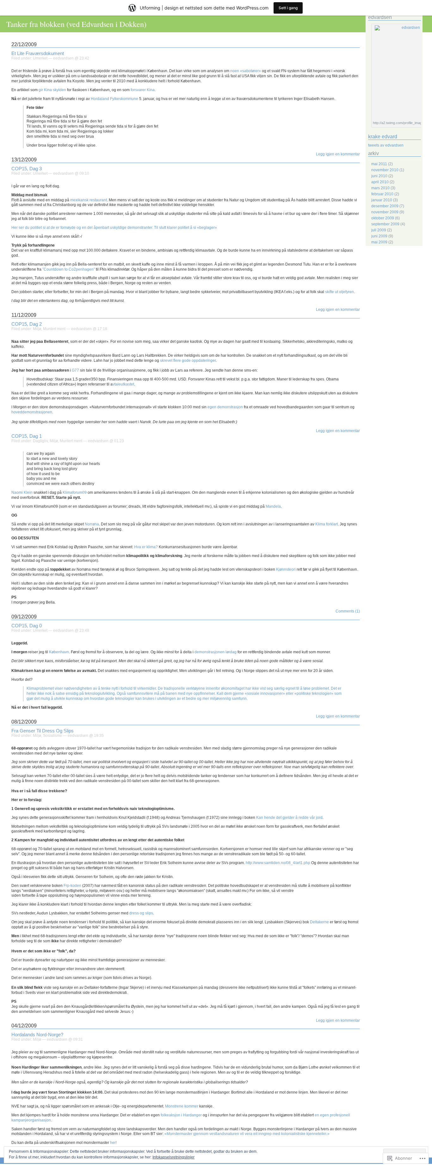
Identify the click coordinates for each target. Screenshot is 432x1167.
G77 (75, 370)
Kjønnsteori (286, 569)
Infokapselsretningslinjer (173, 1157)
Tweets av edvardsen (386, 145)
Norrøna (92, 524)
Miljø (37, 329)
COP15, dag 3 (26, 168)
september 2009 (385, 224)
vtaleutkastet (123, 384)
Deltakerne (319, 922)
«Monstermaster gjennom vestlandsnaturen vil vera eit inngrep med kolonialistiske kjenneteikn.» (247, 1134)
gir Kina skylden (52, 90)
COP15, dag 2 (26, 324)
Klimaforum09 (75, 492)
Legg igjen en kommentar (338, 154)
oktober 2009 (382, 218)
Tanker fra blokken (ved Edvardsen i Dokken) (76, 24)
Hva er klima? (146, 547)
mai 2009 (379, 242)
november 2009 (384, 212)
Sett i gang (288, 7)
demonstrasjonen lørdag (215, 652)
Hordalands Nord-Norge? (37, 1034)
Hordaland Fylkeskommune (114, 99)
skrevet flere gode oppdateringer (188, 360)
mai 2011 (379, 164)
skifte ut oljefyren (339, 292)
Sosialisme (52, 735)
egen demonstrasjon (225, 407)
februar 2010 (382, 194)
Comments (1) (348, 611)
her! (113, 1142)
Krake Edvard (382, 136)
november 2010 (384, 170)
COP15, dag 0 (26, 625)
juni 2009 (379, 236)
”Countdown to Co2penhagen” (69, 269)
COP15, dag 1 (26, 436)
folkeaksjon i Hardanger (182, 1115)
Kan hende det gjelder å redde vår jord (289, 817)
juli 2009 (378, 230)
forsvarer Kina (143, 90)
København (59, 652)
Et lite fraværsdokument (37, 53)
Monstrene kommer (182, 1106)
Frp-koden (72, 885)
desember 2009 (384, 206)
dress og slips (141, 913)
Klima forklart (326, 524)
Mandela (273, 506)
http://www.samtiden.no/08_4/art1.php (278, 863)
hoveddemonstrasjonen (31, 412)
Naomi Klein (22, 492)
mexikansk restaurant (88, 200)
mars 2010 (380, 188)
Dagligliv (40, 441)
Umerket (40, 58)
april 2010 (380, 182)
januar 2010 (381, 200)
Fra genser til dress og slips (42, 730)
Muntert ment (54, 329)
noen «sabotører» (245, 71)
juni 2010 (379, 176)
